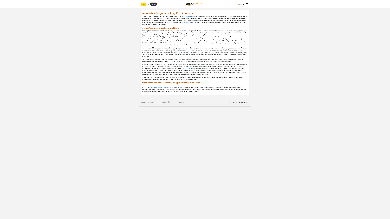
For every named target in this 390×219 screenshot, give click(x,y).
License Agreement (189, 68)
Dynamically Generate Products (159, 87)
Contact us (181, 102)
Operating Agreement (188, 16)
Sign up (153, 4)
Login (143, 4)
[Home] (195, 4)
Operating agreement (147, 102)
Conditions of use (166, 102)
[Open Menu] (246, 4)
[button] (241, 4)
